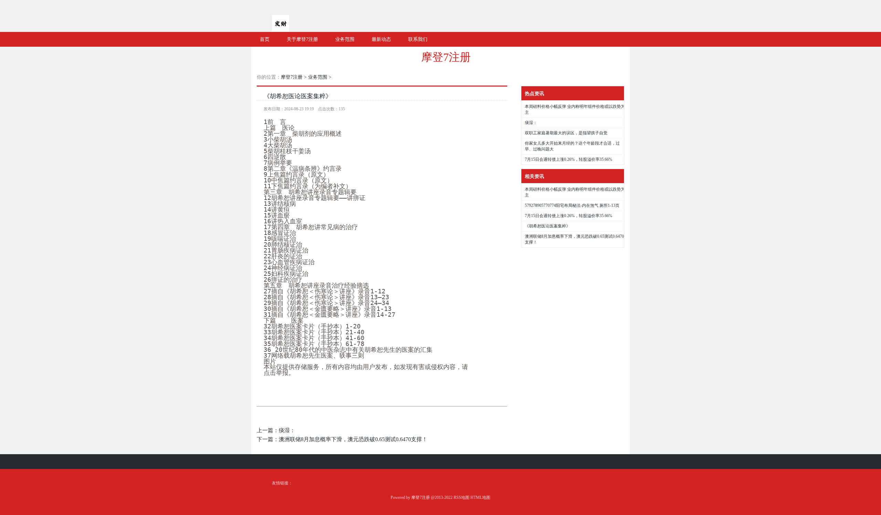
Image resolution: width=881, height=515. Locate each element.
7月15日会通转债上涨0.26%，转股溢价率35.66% (568, 159)
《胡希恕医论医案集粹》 (298, 96)
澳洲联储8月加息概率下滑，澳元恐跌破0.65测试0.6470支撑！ (353, 439)
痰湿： (287, 430)
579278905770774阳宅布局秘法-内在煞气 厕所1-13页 (572, 205)
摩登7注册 (446, 57)
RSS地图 (461, 497)
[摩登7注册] (280, 29)
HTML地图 (480, 497)
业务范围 (317, 77)
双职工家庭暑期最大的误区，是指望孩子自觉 (566, 133)
